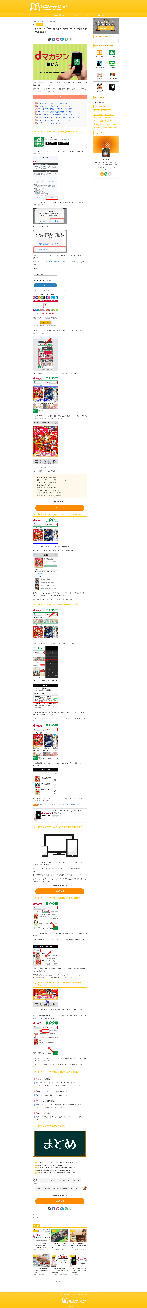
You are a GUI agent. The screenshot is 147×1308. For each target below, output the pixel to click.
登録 (109, 124)
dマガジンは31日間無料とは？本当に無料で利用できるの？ (78, 1245)
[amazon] (102, 174)
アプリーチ (66, 139)
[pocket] (57, 39)
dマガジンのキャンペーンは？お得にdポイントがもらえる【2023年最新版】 (41, 1245)
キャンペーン (106, 110)
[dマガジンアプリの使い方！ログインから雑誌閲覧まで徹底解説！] (62, 39)
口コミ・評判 (99, 121)
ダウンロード (110, 114)
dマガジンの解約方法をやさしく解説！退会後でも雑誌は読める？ (41, 1270)
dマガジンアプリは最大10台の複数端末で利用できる (56, 112)
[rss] (106, 174)
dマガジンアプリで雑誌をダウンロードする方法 (54, 109)
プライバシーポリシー (65, 1294)
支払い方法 (109, 121)
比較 (87, 15)
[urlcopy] (70, 39)
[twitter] (49, 39)
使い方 (36, 1217)
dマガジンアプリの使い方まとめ (49, 123)
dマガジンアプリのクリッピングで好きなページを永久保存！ (59, 117)
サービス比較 (99, 114)
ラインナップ (99, 117)
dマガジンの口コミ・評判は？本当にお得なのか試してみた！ (60, 1245)
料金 (96, 124)
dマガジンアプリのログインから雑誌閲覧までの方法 (56, 103)
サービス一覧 (73, 15)
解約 (115, 124)
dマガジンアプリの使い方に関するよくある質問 (54, 120)
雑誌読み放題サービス (110, 127)
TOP (46, 15)
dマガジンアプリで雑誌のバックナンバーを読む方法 (56, 106)
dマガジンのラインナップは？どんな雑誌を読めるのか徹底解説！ (60, 1270)
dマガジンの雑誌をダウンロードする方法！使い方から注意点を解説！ (58, 804)
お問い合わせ (75, 1294)
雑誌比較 (97, 127)
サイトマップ (84, 1294)
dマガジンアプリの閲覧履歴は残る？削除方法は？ (55, 115)
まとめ (97, 110)
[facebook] (53, 39)
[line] (66, 39)
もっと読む (61, 1281)
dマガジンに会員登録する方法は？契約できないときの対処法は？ (60, 262)
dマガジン (59, 507)
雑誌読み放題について (59, 15)
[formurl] (109, 174)
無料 (103, 124)
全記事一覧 (101, 15)
